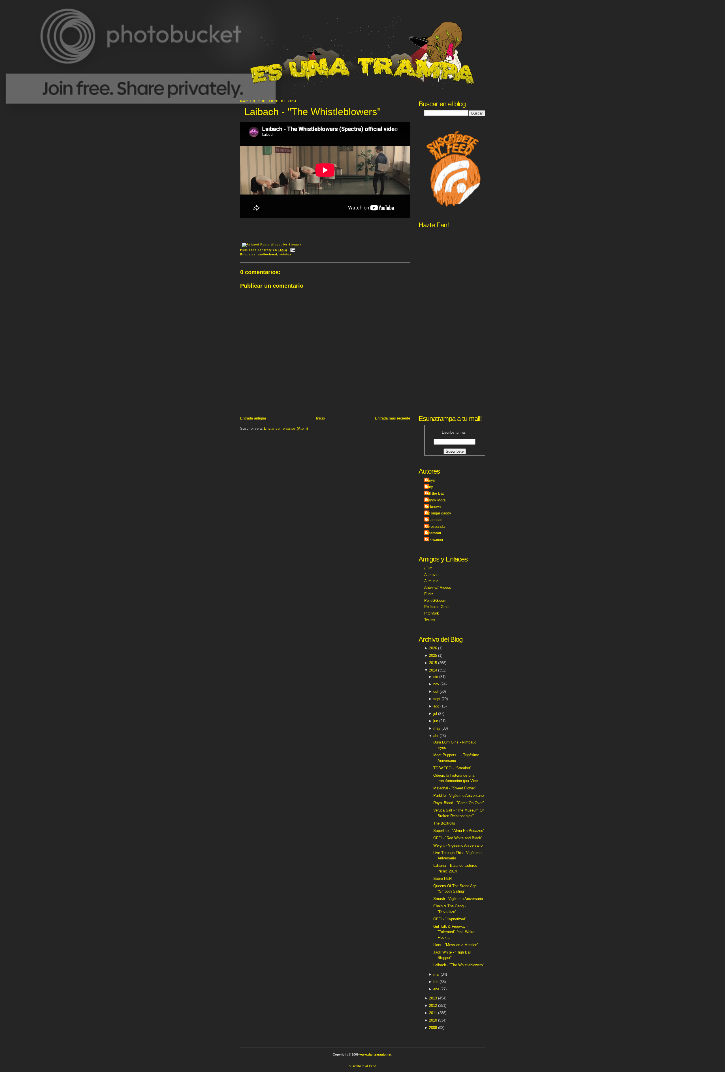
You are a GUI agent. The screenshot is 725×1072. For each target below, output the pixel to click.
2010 (433, 1020)
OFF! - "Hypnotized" (449, 919)
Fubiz (428, 594)
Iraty (429, 487)
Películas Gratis (437, 607)
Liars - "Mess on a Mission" (456, 945)
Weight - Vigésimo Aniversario (458, 845)
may (436, 728)
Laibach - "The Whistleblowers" (312, 111)
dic (435, 677)
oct (435, 691)
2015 (433, 663)
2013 (433, 998)
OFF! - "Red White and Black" (458, 838)
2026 (433, 648)
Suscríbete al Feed (362, 1066)
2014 (433, 670)
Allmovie (431, 575)
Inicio (320, 418)
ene (436, 989)
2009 (433, 1028)
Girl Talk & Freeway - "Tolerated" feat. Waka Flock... (453, 932)
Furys (430, 480)
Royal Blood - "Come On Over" (458, 803)
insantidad (434, 520)
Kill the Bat (435, 493)
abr (435, 736)
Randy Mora (435, 500)
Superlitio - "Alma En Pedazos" (459, 831)
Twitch (429, 620)
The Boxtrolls (444, 823)
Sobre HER (442, 878)
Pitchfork (431, 613)
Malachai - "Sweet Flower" (454, 788)
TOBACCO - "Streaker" (452, 768)
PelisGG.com (435, 600)
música (285, 254)
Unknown (433, 507)
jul (435, 713)
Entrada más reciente (392, 418)
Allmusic (431, 581)
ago (436, 706)
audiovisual (267, 254)
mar (436, 974)
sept (436, 699)
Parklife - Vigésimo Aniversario (458, 795)
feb (435, 982)
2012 (433, 1005)
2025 (433, 655)
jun (435, 721)
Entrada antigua (253, 418)
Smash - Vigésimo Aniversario (458, 899)
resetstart (433, 533)
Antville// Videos (437, 587)
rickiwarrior (434, 539)
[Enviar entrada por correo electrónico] (292, 249)
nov (436, 684)
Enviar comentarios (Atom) (286, 428)
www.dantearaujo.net (375, 1054)
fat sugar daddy (438, 513)
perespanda (435, 526)
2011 (433, 1013)
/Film (428, 568)
